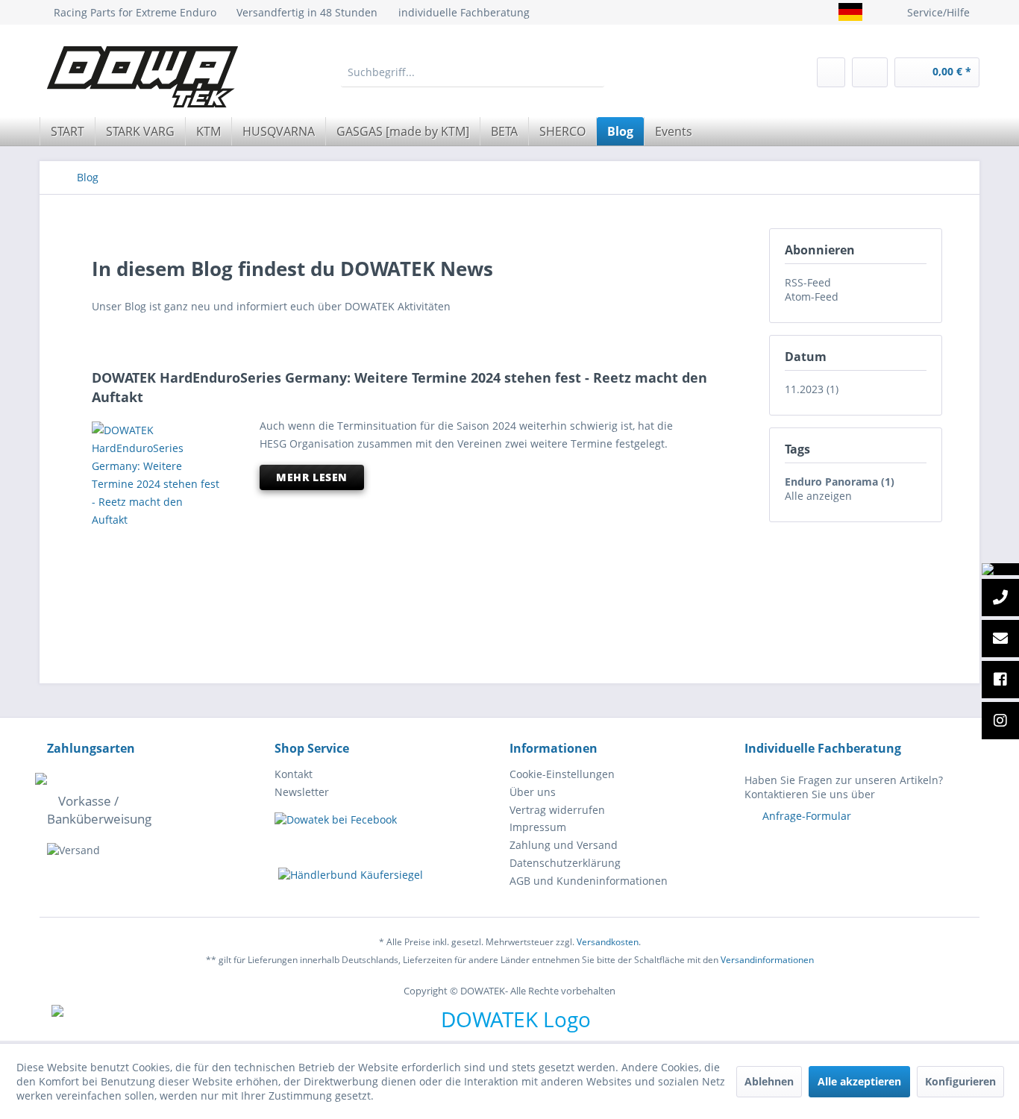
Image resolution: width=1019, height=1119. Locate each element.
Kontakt (294, 774)
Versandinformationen (767, 959)
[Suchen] (592, 72)
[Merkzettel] (831, 72)
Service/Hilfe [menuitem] (938, 12)
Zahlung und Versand (564, 845)
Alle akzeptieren (859, 1081)
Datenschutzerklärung (565, 863)
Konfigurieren (960, 1081)
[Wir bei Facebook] (1000, 680)
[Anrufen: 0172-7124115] (1000, 598)
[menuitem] (472, 72)
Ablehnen (769, 1081)
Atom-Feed (811, 296)
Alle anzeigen (818, 496)
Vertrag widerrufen (557, 810)
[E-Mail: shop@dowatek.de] (1000, 639)
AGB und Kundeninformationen (589, 881)
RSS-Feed (808, 282)
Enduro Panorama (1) (839, 481)
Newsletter (302, 792)
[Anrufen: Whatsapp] (1000, 569)
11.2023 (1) (811, 389)
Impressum (538, 827)
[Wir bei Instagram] (1000, 721)
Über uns (533, 792)
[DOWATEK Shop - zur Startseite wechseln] (142, 76)
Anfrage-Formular (806, 816)
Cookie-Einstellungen (562, 774)
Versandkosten (608, 941)
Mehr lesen (312, 477)
